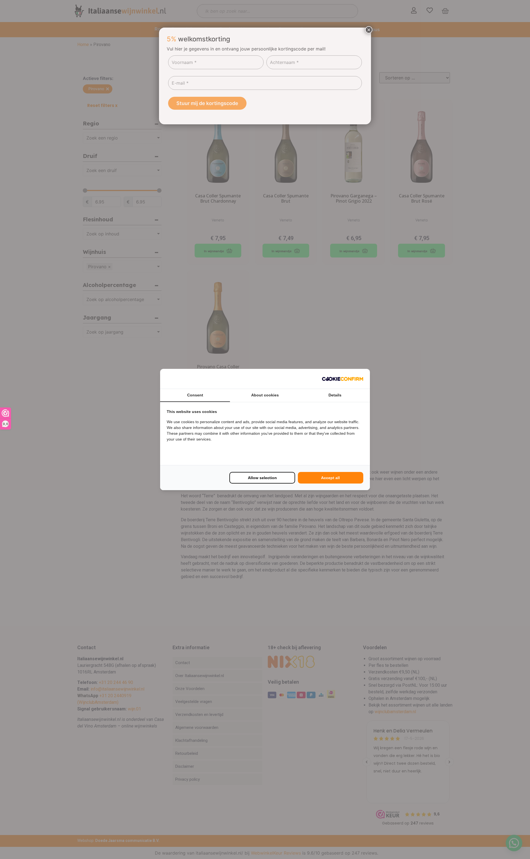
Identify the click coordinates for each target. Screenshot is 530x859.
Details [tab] (334, 395)
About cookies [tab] (265, 395)
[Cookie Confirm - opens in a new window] (342, 378)
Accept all (330, 478)
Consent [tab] (195, 395)
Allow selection (262, 478)
